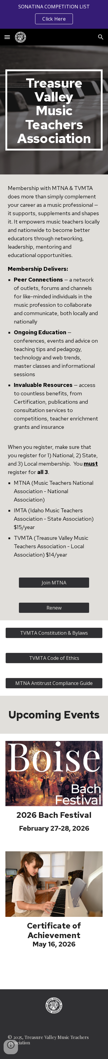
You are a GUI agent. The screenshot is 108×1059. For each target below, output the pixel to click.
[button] (7, 37)
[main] (54, 110)
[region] (54, 14)
